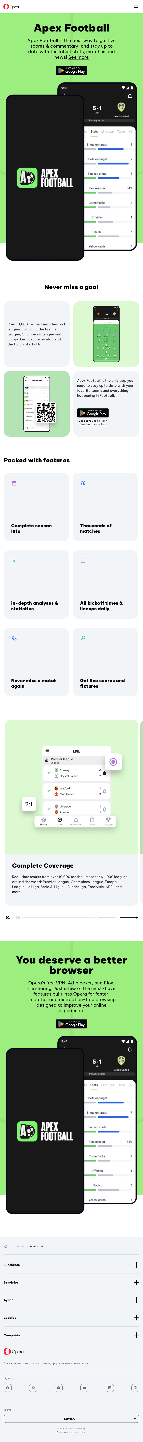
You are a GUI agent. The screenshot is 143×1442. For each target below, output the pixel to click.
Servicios (11, 1282)
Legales (10, 1318)
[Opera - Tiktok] (33, 1388)
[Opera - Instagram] (135, 1388)
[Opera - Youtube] (84, 1388)
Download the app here (93, 424)
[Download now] (71, 70)
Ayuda (9, 1300)
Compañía (12, 1335)
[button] (71, 70)
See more (78, 57)
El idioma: (136, 6)
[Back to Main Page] (11, 6)
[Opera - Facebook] (8, 1388)
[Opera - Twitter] (59, 1388)
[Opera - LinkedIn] (110, 1388)
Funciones (12, 1265)
